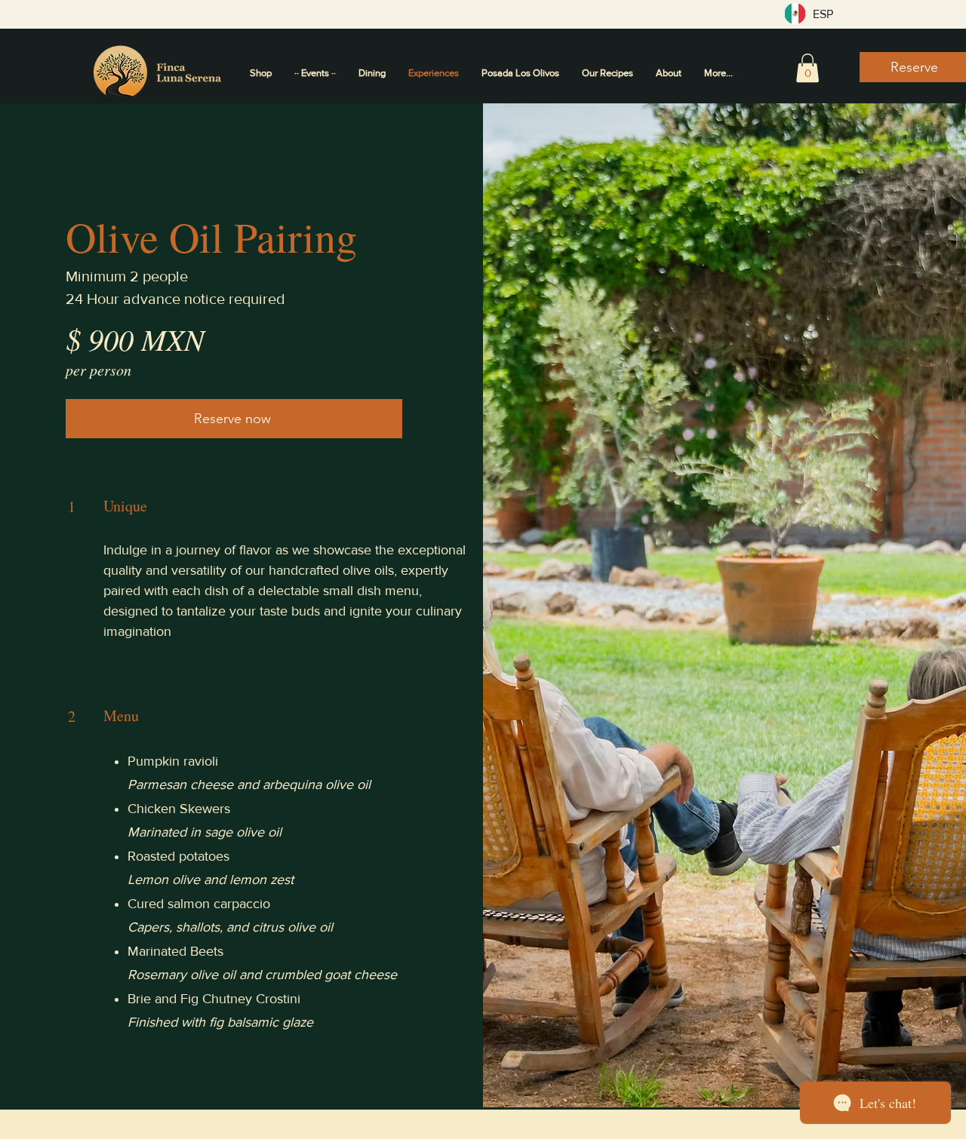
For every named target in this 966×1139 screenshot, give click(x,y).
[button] (807, 68)
